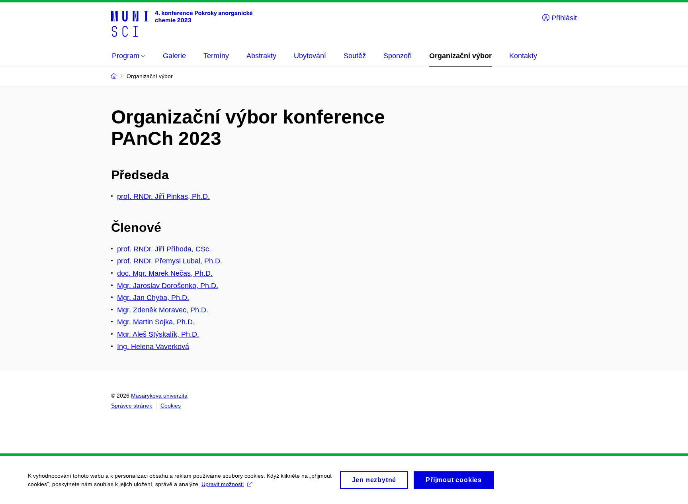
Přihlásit (563, 18)
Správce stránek (131, 405)
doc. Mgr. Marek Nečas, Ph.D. (165, 273)
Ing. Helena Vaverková (153, 347)
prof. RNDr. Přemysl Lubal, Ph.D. (169, 261)
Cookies (170, 405)
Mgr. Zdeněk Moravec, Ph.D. (162, 310)
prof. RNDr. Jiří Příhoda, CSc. (164, 249)
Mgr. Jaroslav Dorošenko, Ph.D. (167, 286)
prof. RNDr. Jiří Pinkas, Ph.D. (163, 196)
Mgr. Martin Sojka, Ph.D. (156, 322)
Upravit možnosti (222, 484)
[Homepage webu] (181, 23)
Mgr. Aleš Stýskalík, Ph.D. (158, 334)
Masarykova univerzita (159, 395)
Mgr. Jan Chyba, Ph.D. (153, 298)
